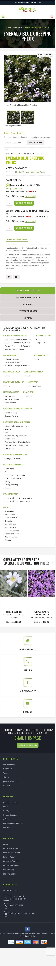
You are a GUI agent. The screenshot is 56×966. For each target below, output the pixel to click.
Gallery (6, 810)
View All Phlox (23, 154)
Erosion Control (11, 518)
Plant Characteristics (28, 291)
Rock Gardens (10, 527)
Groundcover (10, 521)
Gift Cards (7, 819)
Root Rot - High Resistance (15, 349)
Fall (6, 472)
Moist (7, 432)
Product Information (11, 861)
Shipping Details (9, 874)
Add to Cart (25, 203)
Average (8, 429)
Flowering (8, 540)
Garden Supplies (10, 815)
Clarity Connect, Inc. (27, 936)
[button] (3, 16)
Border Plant (10, 514)
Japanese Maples (10, 781)
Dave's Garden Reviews (13, 823)
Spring (7, 481)
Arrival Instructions (11, 848)
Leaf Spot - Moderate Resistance (17, 343)
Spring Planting (10, 413)
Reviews (28, 318)
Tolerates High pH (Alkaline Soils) (17, 442)
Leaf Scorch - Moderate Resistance (18, 339)
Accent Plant (9, 511)
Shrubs (6, 777)
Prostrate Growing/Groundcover (17, 366)
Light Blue (41, 343)
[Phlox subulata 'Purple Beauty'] (41, 583)
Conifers (6, 785)
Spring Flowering (11, 484)
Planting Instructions (11, 852)
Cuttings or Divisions (13, 458)
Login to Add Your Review (36, 172)
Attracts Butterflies (12, 399)
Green (7, 376)
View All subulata (38, 154)
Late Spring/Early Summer (15, 475)
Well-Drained (10, 448)
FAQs (5, 844)
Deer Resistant (10, 402)
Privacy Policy (9, 857)
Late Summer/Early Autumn (15, 478)
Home (8, 27)
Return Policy (8, 869)
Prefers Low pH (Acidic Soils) (16, 436)
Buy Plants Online (10, 802)
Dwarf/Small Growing (13, 362)
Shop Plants (17, 27)
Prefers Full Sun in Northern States (18, 498)
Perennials (10, 154)
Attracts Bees (10, 396)
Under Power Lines (12, 530)
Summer (8, 488)
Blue (39, 339)
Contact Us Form (10, 890)
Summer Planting (11, 416)
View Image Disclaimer (12, 125)
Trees (5, 773)
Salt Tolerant (10, 439)
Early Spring (9, 469)
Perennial (28, 396)
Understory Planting (12, 533)
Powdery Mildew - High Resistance (18, 346)
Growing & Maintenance (28, 298)
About (5, 806)
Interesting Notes (28, 311)
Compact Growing (12, 359)
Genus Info (28, 304)
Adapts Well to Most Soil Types (17, 426)
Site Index (7, 827)
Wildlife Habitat (11, 537)
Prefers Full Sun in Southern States (18, 501)
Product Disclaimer (11, 865)
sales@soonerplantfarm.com (22, 913)
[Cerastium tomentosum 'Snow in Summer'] (14, 583)
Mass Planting (10, 524)
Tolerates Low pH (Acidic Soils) (16, 445)
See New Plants (9, 764)
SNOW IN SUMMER (14, 612)
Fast (37, 359)
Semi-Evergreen (35, 386)
